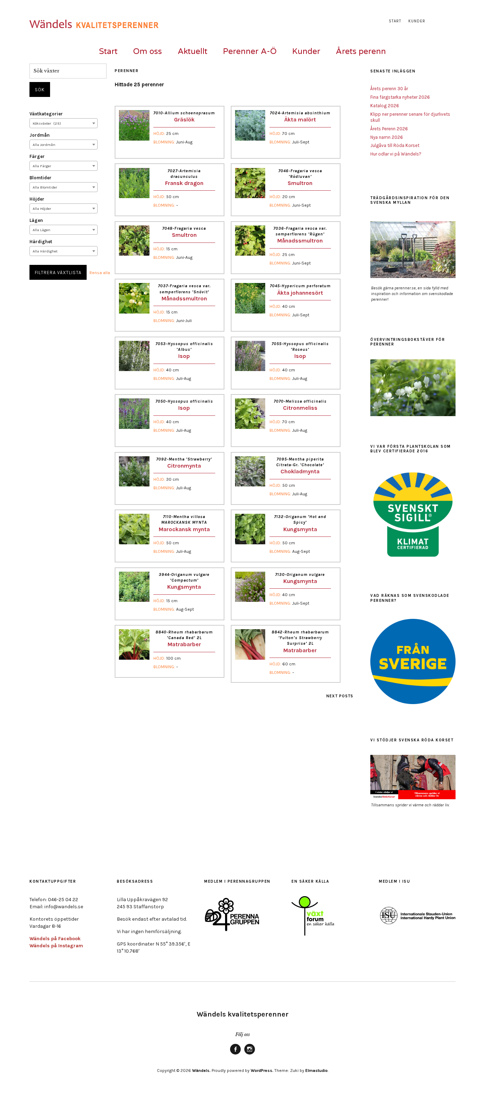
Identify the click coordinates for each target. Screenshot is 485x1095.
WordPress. (262, 1070)
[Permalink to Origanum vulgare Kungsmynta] (250, 599)
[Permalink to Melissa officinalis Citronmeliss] (250, 427)
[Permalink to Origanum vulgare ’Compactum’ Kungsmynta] (134, 599)
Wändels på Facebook (55, 939)
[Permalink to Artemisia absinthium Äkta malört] (250, 138)
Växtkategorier (46, 113)
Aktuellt (192, 51)
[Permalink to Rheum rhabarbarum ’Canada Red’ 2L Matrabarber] (134, 657)
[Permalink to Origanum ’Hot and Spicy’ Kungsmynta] (250, 542)
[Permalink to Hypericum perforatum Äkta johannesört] (250, 311)
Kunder (416, 21)
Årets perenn (361, 51)
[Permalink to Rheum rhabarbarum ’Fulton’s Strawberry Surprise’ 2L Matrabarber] (250, 657)
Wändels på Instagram (56, 946)
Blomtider (40, 177)
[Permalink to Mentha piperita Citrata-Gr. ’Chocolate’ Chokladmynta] (250, 484)
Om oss (147, 51)
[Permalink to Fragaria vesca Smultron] (134, 253)
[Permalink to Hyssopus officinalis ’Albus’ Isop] (134, 369)
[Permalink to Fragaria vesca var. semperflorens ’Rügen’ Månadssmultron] (250, 253)
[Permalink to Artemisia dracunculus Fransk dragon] (134, 196)
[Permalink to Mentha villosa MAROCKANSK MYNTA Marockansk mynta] (134, 542)
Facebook (235, 1054)
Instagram (249, 1054)
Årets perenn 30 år (389, 88)
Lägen (36, 220)
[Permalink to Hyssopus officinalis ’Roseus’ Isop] (250, 369)
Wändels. (201, 1070)
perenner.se (405, 287)
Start (395, 21)
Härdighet (40, 241)
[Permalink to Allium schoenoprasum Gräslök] (134, 138)
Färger (37, 156)
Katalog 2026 (384, 105)
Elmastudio (316, 1070)
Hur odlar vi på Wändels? (395, 154)
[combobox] (63, 123)
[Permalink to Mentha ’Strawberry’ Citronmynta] (134, 484)
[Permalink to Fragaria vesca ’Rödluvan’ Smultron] (250, 196)
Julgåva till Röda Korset (394, 145)
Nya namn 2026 (386, 137)
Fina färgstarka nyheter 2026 (400, 97)
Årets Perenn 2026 (389, 128)
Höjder (36, 199)
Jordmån (39, 135)
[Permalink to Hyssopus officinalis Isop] (134, 427)
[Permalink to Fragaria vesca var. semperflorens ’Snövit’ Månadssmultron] (134, 311)
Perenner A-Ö (250, 51)
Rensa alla (99, 272)
